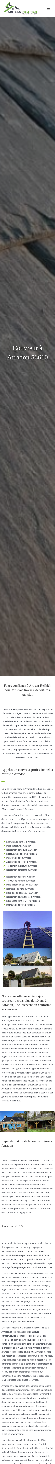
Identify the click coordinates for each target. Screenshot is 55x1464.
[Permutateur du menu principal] (48, 8)
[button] (3, 1121)
